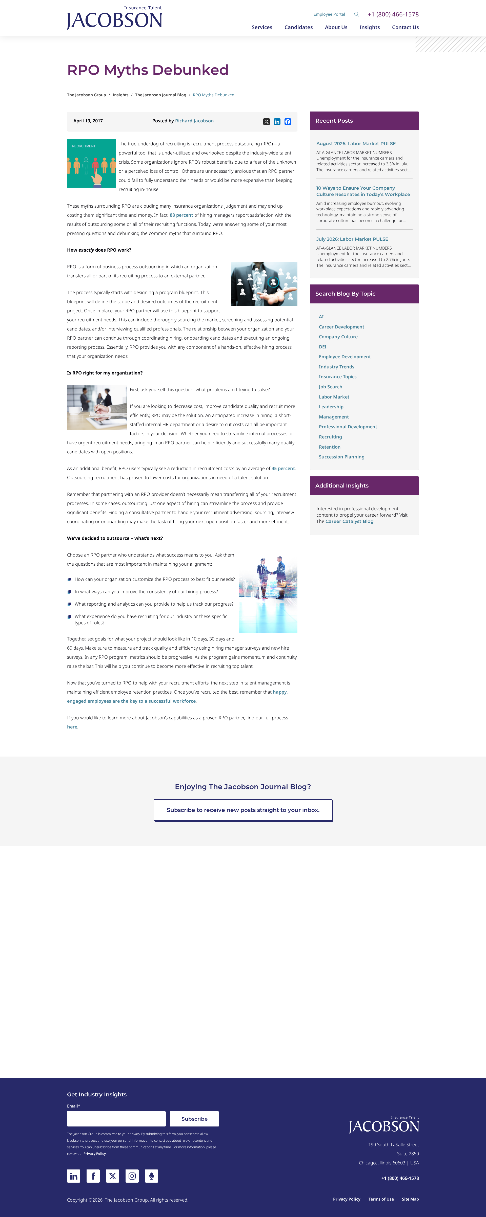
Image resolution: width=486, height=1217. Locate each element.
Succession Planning (341, 457)
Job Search (330, 387)
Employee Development (345, 356)
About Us (336, 27)
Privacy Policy (95, 1153)
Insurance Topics (338, 376)
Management (334, 417)
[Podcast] (151, 1176)
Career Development (341, 327)
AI (321, 317)
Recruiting (330, 437)
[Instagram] (132, 1176)
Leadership (331, 407)
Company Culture (338, 337)
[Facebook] (288, 121)
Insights (370, 27)
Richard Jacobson (194, 121)
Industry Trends (336, 367)
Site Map (410, 1199)
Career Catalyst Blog (350, 521)
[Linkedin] (277, 121)
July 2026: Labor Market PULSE (352, 239)
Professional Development (348, 427)
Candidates (299, 27)
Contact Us (405, 27)
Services (262, 27)
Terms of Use (381, 1199)
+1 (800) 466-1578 (393, 14)
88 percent (181, 215)
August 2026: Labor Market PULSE (356, 143)
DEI (323, 347)
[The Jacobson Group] (114, 18)
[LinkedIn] (73, 1176)
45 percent (283, 468)
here (72, 727)
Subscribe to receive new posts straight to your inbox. (243, 810)
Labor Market (334, 397)
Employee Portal (329, 14)
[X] (266, 121)
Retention (330, 447)
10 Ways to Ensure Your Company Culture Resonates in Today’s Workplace (363, 191)
